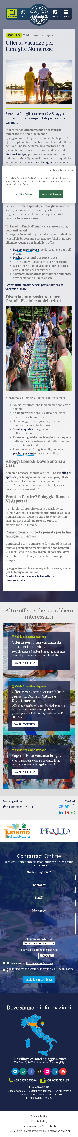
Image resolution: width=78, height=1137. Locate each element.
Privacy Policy (39, 1116)
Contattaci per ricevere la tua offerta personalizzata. (30, 578)
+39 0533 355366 (25, 1080)
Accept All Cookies (51, 194)
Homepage (16, 807)
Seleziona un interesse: (39, 939)
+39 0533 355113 (57, 1080)
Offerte (31, 807)
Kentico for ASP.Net (58, 1131)
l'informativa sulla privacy (39, 963)
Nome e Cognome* (39, 872)
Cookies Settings (24, 194)
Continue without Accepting (61, 170)
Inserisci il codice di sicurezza (39, 949)
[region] (39, 184)
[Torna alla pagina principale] (4, 806)
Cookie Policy (39, 1121)
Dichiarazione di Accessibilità (39, 1126)
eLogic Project (22, 1131)
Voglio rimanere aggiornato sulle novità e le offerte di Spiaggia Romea (40, 970)
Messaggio (39, 910)
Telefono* (39, 884)
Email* (39, 897)
